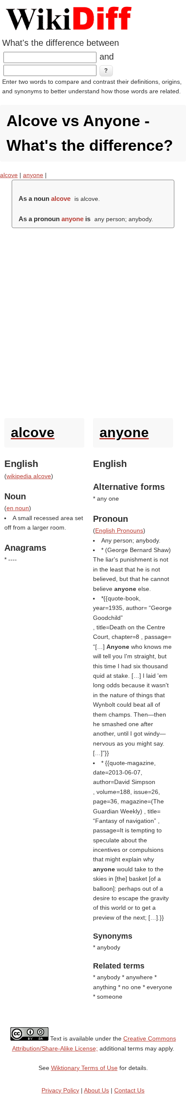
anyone (33, 174)
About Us (96, 1090)
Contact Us (129, 1090)
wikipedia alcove (28, 476)
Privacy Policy (60, 1090)
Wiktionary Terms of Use (84, 1067)
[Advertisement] (93, 321)
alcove (9, 174)
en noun (17, 508)
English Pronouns (119, 530)
